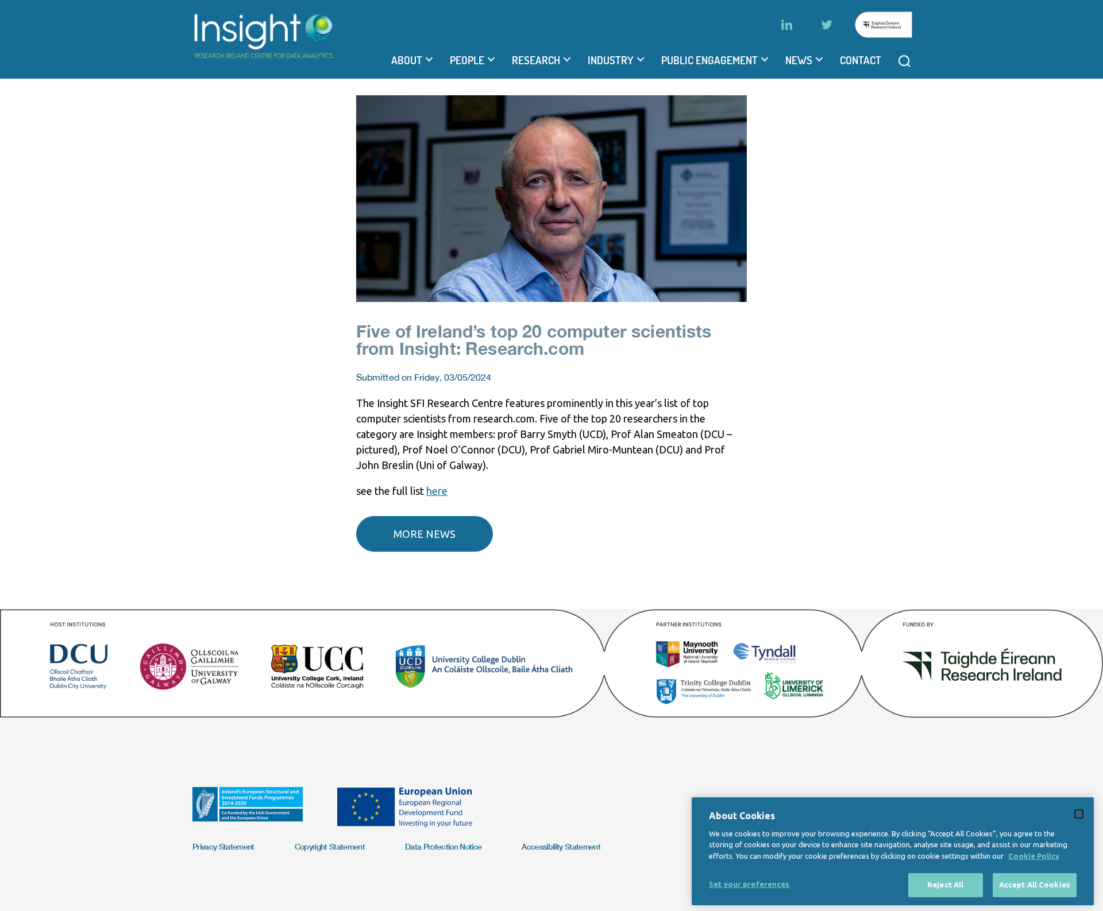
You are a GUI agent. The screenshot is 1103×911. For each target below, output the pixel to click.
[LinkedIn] (786, 25)
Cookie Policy (1033, 856)
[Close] (1078, 814)
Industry (611, 60)
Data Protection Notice (443, 846)
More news (425, 534)
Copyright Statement (330, 846)
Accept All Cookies (1034, 885)
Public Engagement (709, 60)
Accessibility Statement (561, 846)
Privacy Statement (223, 846)
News (798, 60)
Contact (860, 60)
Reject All (945, 885)
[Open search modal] (904, 61)
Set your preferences (749, 884)
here (437, 491)
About (406, 60)
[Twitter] (827, 25)
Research (536, 60)
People (467, 60)
